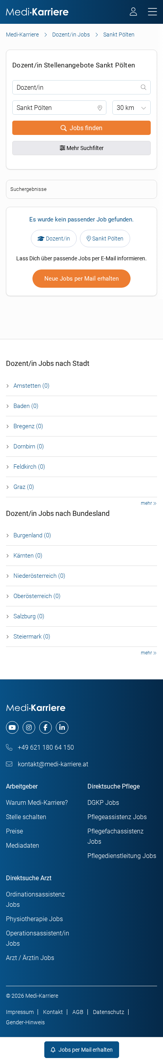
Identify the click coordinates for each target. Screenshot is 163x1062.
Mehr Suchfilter (84, 148)
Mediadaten (22, 845)
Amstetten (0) (31, 385)
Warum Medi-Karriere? (37, 802)
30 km (125, 108)
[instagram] (29, 727)
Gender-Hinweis (25, 1022)
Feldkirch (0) (29, 466)
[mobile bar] (152, 12)
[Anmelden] (134, 13)
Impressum (20, 1012)
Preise (14, 831)
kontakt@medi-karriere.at (52, 764)
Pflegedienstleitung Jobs (121, 856)
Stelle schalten (26, 817)
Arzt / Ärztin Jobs (30, 958)
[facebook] (45, 727)
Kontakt (53, 1012)
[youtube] (12, 727)
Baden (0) (25, 406)
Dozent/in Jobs (71, 34)
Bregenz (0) (28, 426)
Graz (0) (23, 487)
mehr (147, 503)
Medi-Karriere (22, 34)
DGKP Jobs (103, 802)
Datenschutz (108, 1012)
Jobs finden (86, 128)
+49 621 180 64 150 (45, 747)
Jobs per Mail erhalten (85, 1050)
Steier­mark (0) (31, 636)
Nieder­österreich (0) (39, 575)
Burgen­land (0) (32, 535)
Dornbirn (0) (28, 446)
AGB (77, 1012)
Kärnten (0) (27, 555)
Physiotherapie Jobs (34, 919)
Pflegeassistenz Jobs (117, 817)
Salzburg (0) (28, 616)
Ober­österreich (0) (37, 596)
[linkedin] (62, 727)
